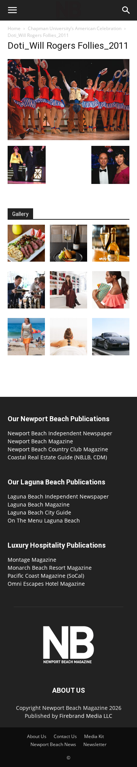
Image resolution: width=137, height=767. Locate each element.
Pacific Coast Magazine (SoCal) (46, 575)
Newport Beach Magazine (40, 441)
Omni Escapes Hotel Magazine (46, 583)
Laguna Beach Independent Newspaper (58, 496)
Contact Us (65, 736)
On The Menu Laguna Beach (44, 520)
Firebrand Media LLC (85, 715)
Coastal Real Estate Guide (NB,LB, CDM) (57, 457)
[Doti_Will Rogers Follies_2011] (68, 138)
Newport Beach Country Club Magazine (58, 449)
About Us (36, 736)
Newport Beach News (53, 744)
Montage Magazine (32, 559)
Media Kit (94, 736)
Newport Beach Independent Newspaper (60, 433)
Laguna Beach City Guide (39, 512)
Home (14, 28)
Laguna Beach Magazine (39, 504)
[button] (12, 10)
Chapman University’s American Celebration (74, 28)
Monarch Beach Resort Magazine (50, 567)
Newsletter (95, 744)
